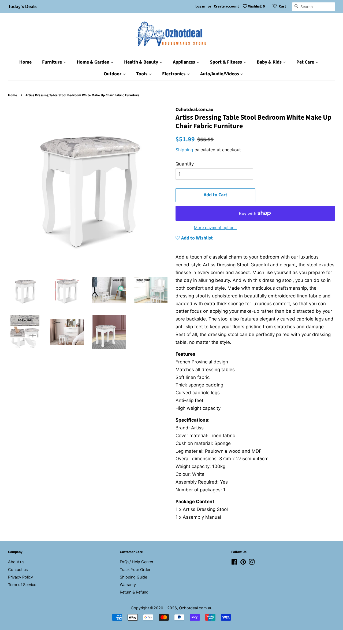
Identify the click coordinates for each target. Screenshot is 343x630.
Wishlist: (256, 6)
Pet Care (305, 62)
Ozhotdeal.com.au (195, 608)
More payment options (215, 227)
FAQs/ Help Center (136, 561)
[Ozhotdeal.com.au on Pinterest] (243, 563)
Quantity (185, 164)
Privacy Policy (20, 577)
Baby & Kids (270, 62)
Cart (282, 6)
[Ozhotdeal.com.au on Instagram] (252, 563)
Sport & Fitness (226, 62)
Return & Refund (134, 592)
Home (25, 62)
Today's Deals (22, 6)
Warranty (128, 584)
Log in (200, 6)
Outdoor (113, 74)
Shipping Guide (133, 577)
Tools (142, 74)
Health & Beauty (141, 62)
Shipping (184, 149)
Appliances (184, 62)
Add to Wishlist (196, 238)
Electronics (174, 74)
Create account (226, 6)
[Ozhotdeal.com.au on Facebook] (234, 563)
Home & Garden (93, 62)
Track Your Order (135, 569)
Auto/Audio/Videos (220, 74)
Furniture (52, 62)
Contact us (18, 569)
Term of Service (22, 584)
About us (16, 561)
